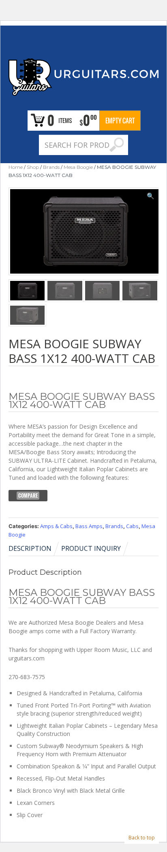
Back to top (141, 837)
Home (16, 167)
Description (30, 548)
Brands (51, 167)
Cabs (132, 526)
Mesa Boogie (78, 167)
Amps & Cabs (56, 526)
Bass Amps (89, 526)
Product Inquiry (91, 548)
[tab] (34, 548)
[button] (150, 196)
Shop (33, 167)
